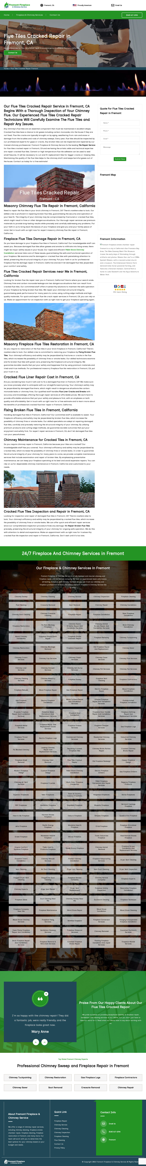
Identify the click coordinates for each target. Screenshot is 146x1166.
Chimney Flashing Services (21, 679)
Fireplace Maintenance (48, 910)
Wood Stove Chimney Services (21, 921)
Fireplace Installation (101, 614)
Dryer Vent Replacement (74, 889)
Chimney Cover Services (102, 658)
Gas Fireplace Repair (74, 690)
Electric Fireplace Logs (48, 738)
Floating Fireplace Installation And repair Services (101, 943)
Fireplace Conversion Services (101, 921)
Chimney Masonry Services (48, 679)
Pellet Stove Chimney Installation (74, 772)
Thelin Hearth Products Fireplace (47, 848)
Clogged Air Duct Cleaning (48, 879)
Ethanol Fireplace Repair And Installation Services (101, 701)
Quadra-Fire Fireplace (128, 816)
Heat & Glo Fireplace (21, 816)
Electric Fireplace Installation (48, 701)
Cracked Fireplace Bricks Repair (74, 943)
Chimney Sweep (21, 597)
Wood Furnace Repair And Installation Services (74, 701)
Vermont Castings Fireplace (128, 805)
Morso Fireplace (74, 837)
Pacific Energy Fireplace (47, 826)
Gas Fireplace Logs (128, 727)
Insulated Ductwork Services (128, 931)
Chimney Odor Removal (48, 761)
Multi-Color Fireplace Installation (74, 783)
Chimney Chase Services (75, 658)
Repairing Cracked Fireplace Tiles (74, 750)
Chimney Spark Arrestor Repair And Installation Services (75, 626)
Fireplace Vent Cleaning (101, 679)
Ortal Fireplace (101, 826)
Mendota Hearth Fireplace (74, 826)
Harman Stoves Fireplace (48, 816)
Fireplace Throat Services (21, 738)
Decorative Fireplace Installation (128, 889)
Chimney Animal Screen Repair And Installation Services (101, 626)
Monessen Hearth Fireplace (48, 837)
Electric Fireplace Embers (101, 772)
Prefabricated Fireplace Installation (128, 701)
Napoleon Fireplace (74, 805)
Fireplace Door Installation (74, 714)
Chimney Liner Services (21, 669)
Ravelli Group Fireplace (75, 848)
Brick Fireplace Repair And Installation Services (21, 943)
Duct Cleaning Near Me (48, 900)
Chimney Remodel (101, 931)
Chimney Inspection (101, 597)
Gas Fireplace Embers (128, 772)
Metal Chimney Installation (21, 637)
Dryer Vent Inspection (128, 869)
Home (6, 15)
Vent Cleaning (21, 869)
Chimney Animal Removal (101, 848)
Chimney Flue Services (128, 658)
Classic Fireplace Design (128, 761)
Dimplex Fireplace (101, 816)
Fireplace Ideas (21, 900)
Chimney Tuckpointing (128, 638)
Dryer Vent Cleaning (128, 860)
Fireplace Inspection (75, 648)
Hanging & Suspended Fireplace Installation (128, 921)
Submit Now (120, 159)
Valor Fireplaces (48, 795)
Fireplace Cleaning (128, 597)
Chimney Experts (21, 889)
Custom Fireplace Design (48, 772)
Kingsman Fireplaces (101, 795)
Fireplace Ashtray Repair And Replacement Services (128, 714)
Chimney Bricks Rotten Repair (101, 750)
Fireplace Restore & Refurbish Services (48, 943)
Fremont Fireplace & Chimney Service (111, 1162)
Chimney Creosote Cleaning (48, 614)
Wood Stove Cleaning (128, 910)
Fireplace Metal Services (21, 727)
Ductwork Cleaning (101, 900)
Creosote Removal (48, 605)
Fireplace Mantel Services (128, 943)
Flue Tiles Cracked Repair (74, 761)
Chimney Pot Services (101, 669)
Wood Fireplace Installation (128, 690)
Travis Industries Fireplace (101, 837)
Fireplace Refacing (101, 638)
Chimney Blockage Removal (48, 648)
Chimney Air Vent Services (21, 783)
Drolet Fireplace (21, 837)
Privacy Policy (59, 1148)
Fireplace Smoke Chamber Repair (74, 637)
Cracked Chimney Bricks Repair (128, 750)
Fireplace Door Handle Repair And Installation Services (101, 714)
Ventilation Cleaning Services (48, 931)
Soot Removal (74, 605)
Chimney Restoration (21, 648)
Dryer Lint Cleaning (74, 869)
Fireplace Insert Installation (21, 860)
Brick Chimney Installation (128, 626)
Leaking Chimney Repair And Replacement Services (48, 750)
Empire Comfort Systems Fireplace (21, 848)
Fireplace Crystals (48, 783)
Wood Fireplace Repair (48, 690)
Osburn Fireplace (75, 816)
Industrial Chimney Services (128, 738)
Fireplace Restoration (21, 626)
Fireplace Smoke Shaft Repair (48, 637)
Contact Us (55, 15)
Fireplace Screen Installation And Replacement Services (128, 848)
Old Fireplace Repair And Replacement (102, 648)
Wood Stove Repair (74, 910)
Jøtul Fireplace (21, 826)
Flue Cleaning (21, 605)
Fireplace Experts (128, 879)
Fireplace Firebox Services (74, 727)
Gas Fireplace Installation (21, 701)
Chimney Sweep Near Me (74, 900)
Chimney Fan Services (128, 669)
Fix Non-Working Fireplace (48, 626)
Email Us (118, 5)
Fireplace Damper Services (101, 727)
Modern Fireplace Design (21, 772)
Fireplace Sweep (74, 679)
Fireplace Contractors (128, 679)
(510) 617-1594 (132, 15)
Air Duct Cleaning (48, 869)
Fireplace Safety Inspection (101, 889)
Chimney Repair (101, 605)
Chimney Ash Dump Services (74, 669)
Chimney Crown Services (21, 658)
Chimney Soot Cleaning (21, 614)
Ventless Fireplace (75, 921)
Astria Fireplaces (128, 795)
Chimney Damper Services (48, 669)
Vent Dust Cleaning (101, 869)
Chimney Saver (128, 648)
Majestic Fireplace (101, 805)
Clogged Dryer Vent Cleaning (21, 879)
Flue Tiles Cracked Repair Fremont (24, 69)
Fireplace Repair (74, 614)
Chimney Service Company (101, 879)
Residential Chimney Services (101, 738)
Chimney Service (74, 597)
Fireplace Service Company (74, 879)
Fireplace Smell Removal (21, 761)
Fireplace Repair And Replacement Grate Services (48, 727)
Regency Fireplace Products (128, 783)
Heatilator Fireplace (48, 805)
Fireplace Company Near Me (21, 910)
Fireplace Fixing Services (48, 921)
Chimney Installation (128, 605)
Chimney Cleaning (48, 597)
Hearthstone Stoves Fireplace (128, 837)
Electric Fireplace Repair (101, 690)
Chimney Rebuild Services (48, 860)
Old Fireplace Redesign (101, 761)
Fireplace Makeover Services (75, 931)
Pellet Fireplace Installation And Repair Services (101, 783)
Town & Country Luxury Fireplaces (75, 795)
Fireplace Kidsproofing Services (101, 860)
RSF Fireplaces (21, 805)
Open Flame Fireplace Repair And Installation (21, 931)
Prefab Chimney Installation (74, 860)
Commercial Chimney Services (74, 738)
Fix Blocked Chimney (21, 750)
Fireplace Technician (128, 900)
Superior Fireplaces (21, 795)
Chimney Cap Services (48, 658)
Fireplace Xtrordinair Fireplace (128, 826)
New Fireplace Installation (128, 614)
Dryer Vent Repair (48, 889)
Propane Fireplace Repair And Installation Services (21, 714)
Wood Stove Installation (101, 910)
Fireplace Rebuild (21, 690)
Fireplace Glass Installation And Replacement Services (48, 714)
